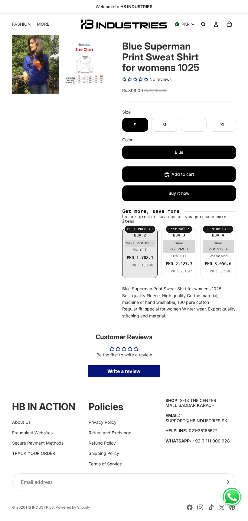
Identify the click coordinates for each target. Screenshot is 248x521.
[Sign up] (226, 482)
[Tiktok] (211, 507)
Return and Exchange (110, 432)
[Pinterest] (232, 507)
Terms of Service (105, 463)
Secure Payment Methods (38, 442)
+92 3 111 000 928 (211, 440)
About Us (21, 422)
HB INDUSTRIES (40, 507)
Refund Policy (102, 442)
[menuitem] (43, 24)
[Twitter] (221, 507)
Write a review (124, 371)
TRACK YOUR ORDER (33, 453)
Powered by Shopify (73, 507)
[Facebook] (189, 507)
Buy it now (179, 193)
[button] (135, 79)
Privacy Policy (102, 422)
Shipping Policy (104, 453)
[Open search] (203, 24)
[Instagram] (200, 507)
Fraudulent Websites (32, 432)
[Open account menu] (216, 24)
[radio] (140, 253)
